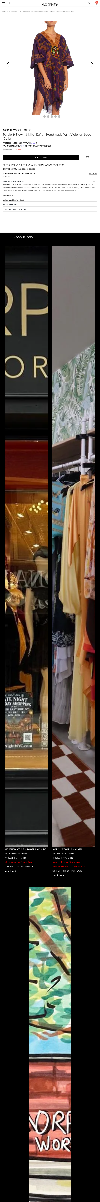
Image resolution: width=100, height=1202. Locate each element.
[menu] (3, 3)
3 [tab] (48, 116)
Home (4, 11)
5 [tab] (55, 116)
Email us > (11, 870)
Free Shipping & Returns (14, 210)
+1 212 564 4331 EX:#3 (72, 870)
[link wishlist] (88, 157)
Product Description (13, 181)
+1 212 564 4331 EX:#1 (24, 866)
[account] (89, 3)
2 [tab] (44, 116)
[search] (9, 3)
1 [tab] (41, 116)
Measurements (10, 205)
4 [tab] (52, 116)
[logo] (50, 4)
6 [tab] (59, 116)
